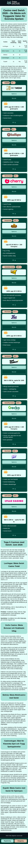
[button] (25, 716)
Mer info (14, 98)
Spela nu (14, 93)
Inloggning (21, 841)
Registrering (7, 841)
